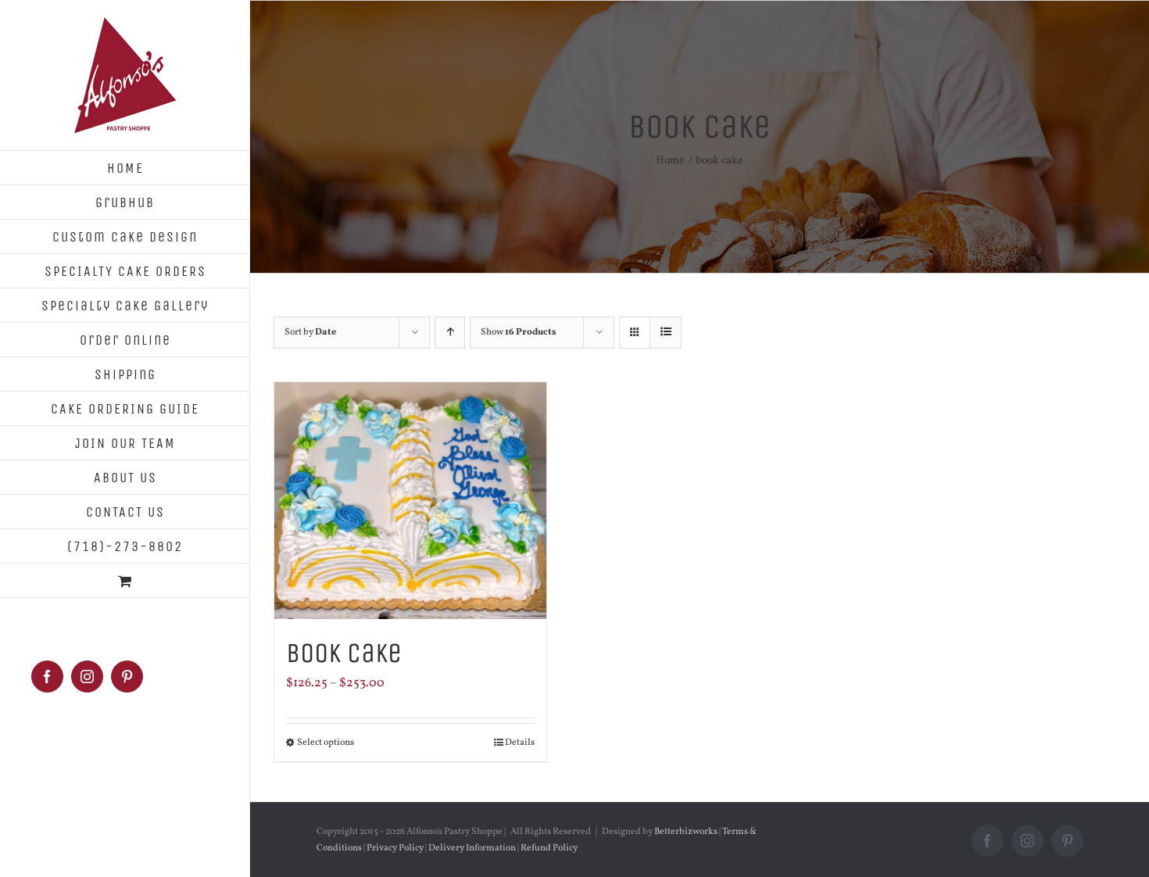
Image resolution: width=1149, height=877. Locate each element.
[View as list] (665, 332)
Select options (325, 742)
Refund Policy (548, 848)
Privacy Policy (395, 848)
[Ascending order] (450, 333)
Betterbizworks (686, 831)
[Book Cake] (410, 500)
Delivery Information (472, 848)
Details (520, 742)
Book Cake (344, 653)
